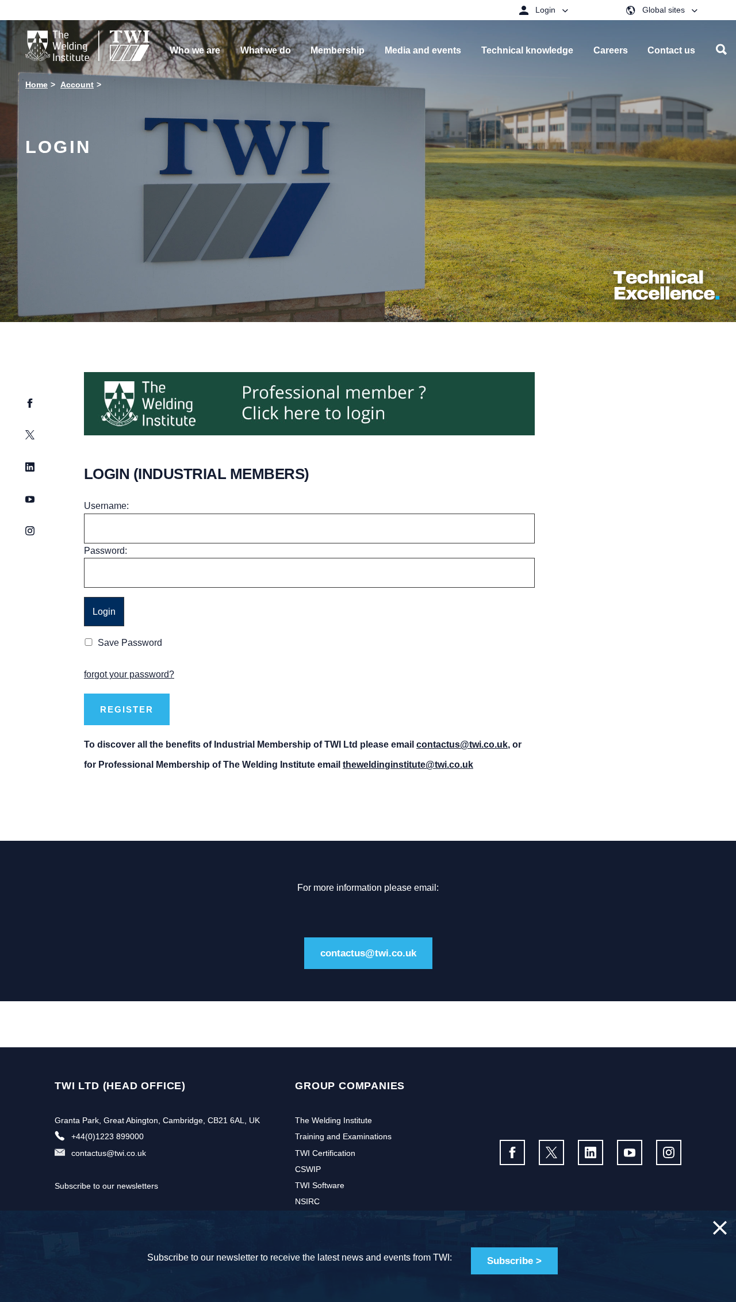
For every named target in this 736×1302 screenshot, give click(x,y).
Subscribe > (514, 1260)
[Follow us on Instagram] (668, 1152)
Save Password (130, 643)
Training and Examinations (343, 1136)
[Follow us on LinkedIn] (590, 1152)
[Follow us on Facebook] (512, 1152)
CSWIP (308, 1169)
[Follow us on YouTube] (629, 1152)
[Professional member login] (309, 403)
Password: (105, 551)
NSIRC (307, 1201)
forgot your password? (129, 674)
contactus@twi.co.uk (462, 744)
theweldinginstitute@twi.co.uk (408, 764)
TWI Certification (325, 1153)
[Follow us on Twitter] (551, 1152)
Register (127, 709)
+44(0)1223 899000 (107, 1136)
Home (36, 84)
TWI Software (319, 1185)
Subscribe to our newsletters (106, 1185)
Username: (106, 506)
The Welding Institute (333, 1120)
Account (77, 84)
